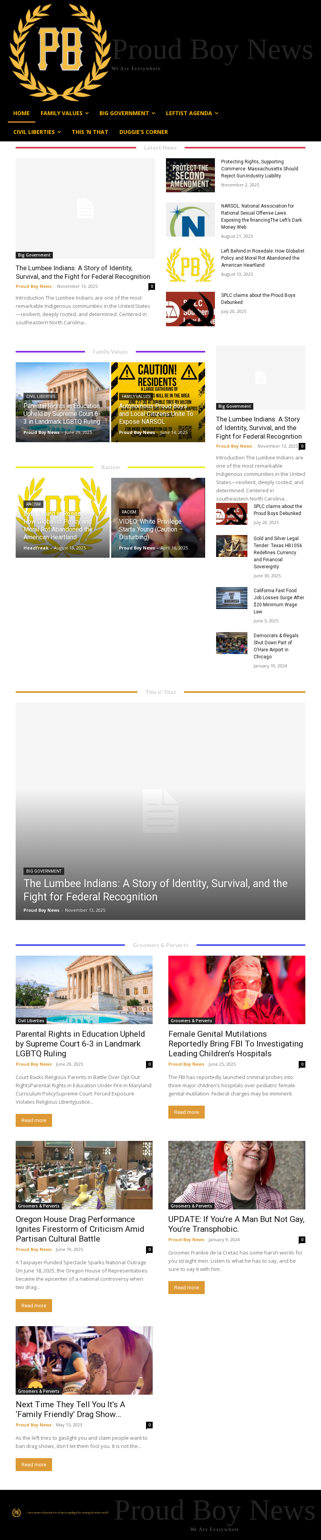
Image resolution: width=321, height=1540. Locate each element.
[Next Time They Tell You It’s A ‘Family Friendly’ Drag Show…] (84, 1360)
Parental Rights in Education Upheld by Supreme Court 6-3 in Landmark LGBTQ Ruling (80, 1043)
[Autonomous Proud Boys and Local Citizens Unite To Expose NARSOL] (158, 402)
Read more (34, 1120)
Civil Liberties (40, 396)
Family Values (136, 396)
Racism (33, 504)
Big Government (34, 255)
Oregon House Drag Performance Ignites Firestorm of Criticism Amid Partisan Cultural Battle (80, 1229)
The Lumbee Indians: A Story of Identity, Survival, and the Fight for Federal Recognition (83, 272)
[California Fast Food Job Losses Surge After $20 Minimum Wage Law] (231, 598)
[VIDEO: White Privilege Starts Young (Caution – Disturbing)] (158, 518)
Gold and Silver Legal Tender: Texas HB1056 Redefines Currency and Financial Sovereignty (278, 552)
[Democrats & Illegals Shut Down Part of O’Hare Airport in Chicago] (231, 643)
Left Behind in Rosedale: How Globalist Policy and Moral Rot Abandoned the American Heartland (263, 258)
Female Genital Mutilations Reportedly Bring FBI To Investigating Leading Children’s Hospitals (235, 1043)
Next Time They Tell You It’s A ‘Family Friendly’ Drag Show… (70, 1409)
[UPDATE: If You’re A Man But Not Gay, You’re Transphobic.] (236, 1175)
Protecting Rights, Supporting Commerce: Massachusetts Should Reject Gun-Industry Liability (259, 169)
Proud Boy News (34, 286)
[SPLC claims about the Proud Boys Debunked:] (190, 309)
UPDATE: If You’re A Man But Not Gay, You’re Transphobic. (236, 1224)
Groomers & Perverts (191, 1020)
